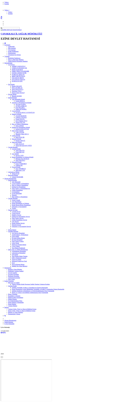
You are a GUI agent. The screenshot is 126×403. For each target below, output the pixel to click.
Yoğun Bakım (12, 230)
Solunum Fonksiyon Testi (19, 261)
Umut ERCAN (19, 152)
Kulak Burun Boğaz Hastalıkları (21, 205)
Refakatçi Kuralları (13, 276)
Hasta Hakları (12, 304)
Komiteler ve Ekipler (14, 296)
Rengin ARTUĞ (20, 140)
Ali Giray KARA (20, 104)
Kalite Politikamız (13, 51)
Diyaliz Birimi (12, 94)
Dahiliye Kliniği (16, 114)
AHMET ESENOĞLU (19, 66)
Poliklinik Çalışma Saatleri (16, 271)
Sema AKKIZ (19, 126)
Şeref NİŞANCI (20, 160)
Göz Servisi (15, 221)
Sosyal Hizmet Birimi (18, 264)
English (6, 4)
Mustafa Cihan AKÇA (22, 134)
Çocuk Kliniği (16, 111)
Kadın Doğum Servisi (18, 223)
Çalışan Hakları (12, 306)
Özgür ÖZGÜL (20, 119)
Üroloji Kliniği (16, 167)
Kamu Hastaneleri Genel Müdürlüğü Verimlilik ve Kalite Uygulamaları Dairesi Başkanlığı (38, 289)
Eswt (13, 263)
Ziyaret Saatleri (12, 273)
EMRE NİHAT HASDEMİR (20, 71)
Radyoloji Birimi (13, 175)
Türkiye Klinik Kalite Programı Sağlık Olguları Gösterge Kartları (31, 284)
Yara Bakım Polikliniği (18, 248)
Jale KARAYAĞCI (17, 89)
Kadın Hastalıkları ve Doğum (20, 203)
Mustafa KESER (17, 96)
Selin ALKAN (19, 144)
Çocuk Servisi (16, 213)
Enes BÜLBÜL (20, 107)
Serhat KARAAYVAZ (22, 129)
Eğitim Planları (12, 299)
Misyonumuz (12, 48)
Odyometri (15, 254)
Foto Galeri (11, 279)
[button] (7, 10)
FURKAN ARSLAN (18, 74)
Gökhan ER (19, 165)
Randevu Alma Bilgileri (15, 269)
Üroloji (14, 208)
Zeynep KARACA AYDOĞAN (25, 112)
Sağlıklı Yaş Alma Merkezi (19, 266)
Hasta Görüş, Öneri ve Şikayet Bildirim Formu (21, 311)
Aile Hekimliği (16, 182)
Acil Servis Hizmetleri (18, 233)
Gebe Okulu (15, 243)
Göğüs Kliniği (16, 135)
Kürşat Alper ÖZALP (18, 93)
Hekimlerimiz (8, 63)
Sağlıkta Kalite (12, 286)
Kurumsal (7, 45)
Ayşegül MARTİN (20, 116)
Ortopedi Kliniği (16, 162)
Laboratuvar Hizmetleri (18, 253)
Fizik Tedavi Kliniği (18, 130)
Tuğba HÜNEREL (21, 109)
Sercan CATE (19, 155)
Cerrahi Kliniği (16, 149)
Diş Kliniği (11, 84)
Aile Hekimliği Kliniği (18, 99)
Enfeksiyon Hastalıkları (18, 187)
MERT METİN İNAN (18, 76)
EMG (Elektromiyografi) (19, 258)
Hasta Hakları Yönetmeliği (16, 302)
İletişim (6, 307)
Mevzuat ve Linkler (14, 282)
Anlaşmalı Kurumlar (14, 277)
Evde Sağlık (15, 236)
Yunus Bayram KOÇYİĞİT (23, 145)
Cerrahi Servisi (16, 211)
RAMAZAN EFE (17, 81)
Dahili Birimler (12, 97)
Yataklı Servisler (13, 210)
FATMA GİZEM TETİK (19, 73)
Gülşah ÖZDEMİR (17, 177)
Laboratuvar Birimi (13, 172)
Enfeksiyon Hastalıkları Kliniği (21, 127)
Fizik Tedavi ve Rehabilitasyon (21, 188)
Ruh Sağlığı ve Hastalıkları (19, 197)
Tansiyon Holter (16, 259)
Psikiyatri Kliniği (17, 142)
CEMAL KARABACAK (19, 68)
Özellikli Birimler (13, 231)
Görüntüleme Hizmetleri (19, 251)
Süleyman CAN (20, 170)
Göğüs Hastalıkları (17, 190)
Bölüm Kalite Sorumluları (15, 297)
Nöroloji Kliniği (16, 139)
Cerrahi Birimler (13, 147)
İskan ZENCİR (19, 137)
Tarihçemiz (11, 46)
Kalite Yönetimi (9, 281)
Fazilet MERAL (20, 101)
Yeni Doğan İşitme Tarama (19, 256)
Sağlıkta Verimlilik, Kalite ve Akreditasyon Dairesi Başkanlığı (30, 287)
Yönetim (7, 56)
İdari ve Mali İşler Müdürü (16, 59)
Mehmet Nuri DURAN (22, 159)
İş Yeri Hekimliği (17, 193)
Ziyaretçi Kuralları (13, 274)
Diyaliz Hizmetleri (17, 239)
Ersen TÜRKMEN (21, 164)
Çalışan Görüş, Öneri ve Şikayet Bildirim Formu (22, 309)
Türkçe (6, 2)
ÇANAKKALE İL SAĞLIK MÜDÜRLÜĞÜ (21, 34)
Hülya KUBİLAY (17, 88)
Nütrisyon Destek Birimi (19, 244)
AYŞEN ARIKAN (21, 106)
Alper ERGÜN (19, 150)
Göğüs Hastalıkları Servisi (19, 220)
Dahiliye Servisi (16, 215)
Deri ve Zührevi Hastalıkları (20, 124)
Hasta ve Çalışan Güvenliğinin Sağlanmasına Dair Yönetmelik (30, 292)
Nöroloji (14, 195)
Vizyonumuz (12, 50)
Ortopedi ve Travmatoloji (19, 206)
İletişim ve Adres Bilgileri (15, 312)
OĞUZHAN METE (18, 78)
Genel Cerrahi (16, 200)
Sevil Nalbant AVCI (21, 121)
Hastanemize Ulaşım (14, 314)
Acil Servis (11, 64)
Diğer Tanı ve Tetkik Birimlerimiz (18, 249)
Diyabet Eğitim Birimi (18, 238)
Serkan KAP (15, 173)
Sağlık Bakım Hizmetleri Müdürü (18, 61)
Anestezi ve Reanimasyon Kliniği (21, 102)
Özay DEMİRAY (20, 168)
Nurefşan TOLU (17, 91)
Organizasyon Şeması (14, 55)
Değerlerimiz (12, 53)
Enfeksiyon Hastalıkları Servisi (21, 216)
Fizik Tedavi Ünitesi (18, 241)
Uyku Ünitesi (16, 246)
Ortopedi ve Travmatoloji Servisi (21, 226)
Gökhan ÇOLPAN (21, 117)
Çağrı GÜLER (19, 132)
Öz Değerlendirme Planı (15, 301)
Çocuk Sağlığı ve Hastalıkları (20, 183)
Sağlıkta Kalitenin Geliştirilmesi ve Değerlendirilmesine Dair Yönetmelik (33, 291)
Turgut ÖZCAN (20, 122)
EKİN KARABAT (17, 69)
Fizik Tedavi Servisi (17, 218)
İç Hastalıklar (16, 192)
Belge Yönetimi (12, 294)
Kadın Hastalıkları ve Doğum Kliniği (22, 157)
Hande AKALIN (17, 86)
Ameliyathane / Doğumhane (20, 235)
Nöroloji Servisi (16, 225)
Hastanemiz (7, 268)
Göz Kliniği (15, 154)
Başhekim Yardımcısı (14, 58)
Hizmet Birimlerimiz (10, 178)
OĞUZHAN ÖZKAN (18, 79)
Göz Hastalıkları (16, 202)
